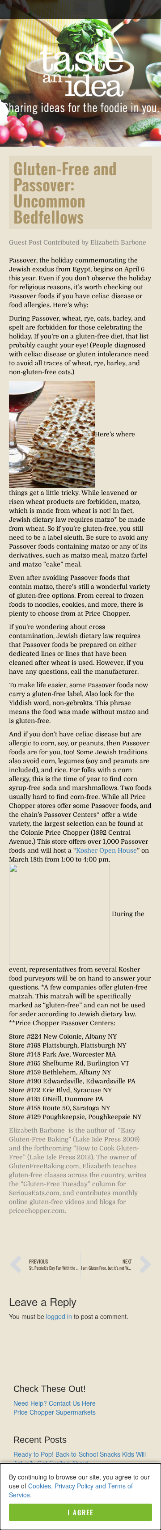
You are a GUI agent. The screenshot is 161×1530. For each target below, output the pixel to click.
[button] (80, 7)
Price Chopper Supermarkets (54, 1411)
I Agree (80, 1512)
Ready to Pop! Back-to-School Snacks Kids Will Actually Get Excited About (79, 1458)
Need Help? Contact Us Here (54, 1403)
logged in (59, 1316)
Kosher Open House (106, 850)
